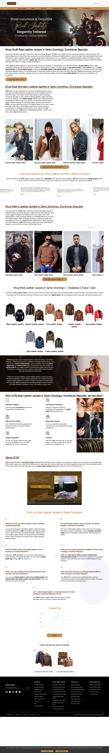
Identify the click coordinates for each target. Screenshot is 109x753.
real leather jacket (28, 462)
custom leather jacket (22, 363)
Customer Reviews (30, 173)
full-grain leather (83, 65)
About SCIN (12, 457)
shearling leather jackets (68, 557)
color (19, 559)
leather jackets (71, 73)
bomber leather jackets (89, 555)
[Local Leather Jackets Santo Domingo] (43, 659)
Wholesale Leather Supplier (40, 694)
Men (33, 8)
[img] (15, 315)
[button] (28, 688)
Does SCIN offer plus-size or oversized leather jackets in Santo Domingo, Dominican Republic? (81, 573)
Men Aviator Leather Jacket (58, 684)
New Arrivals (22, 8)
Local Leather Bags (93, 694)
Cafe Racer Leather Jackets (58, 706)
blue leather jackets (59, 69)
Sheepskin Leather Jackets (95, 684)
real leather (48, 178)
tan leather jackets (35, 579)
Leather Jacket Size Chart (39, 698)
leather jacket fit (11, 367)
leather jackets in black (22, 577)
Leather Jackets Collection (59, 682)
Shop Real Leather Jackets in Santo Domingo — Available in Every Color (54, 287)
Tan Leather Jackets (75, 703)
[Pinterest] (19, 692)
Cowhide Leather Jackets (94, 689)
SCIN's (20, 211)
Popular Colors (74, 682)
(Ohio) (62, 196)
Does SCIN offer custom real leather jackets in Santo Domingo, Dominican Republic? (24, 550)
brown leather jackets (25, 69)
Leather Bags (73, 8)
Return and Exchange (39, 687)
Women (44, 8)
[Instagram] (13, 692)
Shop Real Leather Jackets (16, 79)
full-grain (91, 531)
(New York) (27, 194)
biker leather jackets (74, 555)
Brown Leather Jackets (76, 691)
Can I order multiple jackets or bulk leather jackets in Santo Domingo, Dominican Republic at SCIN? (54, 593)
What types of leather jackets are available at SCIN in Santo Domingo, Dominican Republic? (82, 550)
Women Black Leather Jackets (77, 689)
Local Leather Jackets (94, 691)
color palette (87, 67)
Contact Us (87, 8)
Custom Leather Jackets (58, 709)
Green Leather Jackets (76, 698)
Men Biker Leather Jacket (58, 689)
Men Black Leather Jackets (77, 687)
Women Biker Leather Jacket (59, 700)
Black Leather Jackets (75, 684)
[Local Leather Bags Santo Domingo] (65, 659)
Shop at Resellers (38, 691)
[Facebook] (7, 692)
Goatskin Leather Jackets (94, 687)
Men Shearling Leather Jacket (59, 691)
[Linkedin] (10, 692)
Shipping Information (39, 689)
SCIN (55, 54)
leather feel (33, 60)
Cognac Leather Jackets (76, 694)
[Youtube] (16, 692)
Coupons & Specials (38, 696)
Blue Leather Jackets (75, 696)
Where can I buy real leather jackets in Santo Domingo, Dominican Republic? (25, 524)
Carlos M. (27, 193)
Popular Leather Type (94, 682)
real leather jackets (75, 67)
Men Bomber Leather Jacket (59, 687)
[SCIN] (11, 3)
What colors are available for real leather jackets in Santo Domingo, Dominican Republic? (25, 573)
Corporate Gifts (57, 8)
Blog (35, 703)
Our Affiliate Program (38, 684)
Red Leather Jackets (75, 701)
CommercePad (98, 714)
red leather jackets (47, 69)
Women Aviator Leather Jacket (59, 694)
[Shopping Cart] (99, 3)
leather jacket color (24, 365)
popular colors (21, 293)
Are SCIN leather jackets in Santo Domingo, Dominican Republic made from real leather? (80, 524)
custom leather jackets (43, 466)
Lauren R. (63, 195)
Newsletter (10, 685)
